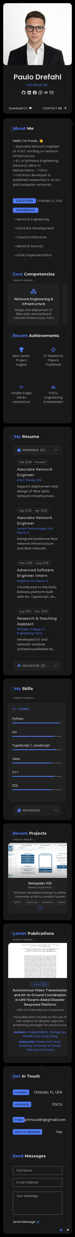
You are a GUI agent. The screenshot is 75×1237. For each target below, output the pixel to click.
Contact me (52, 108)
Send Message (24, 1221)
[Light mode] (68, 1230)
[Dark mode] (61, 1230)
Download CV (18, 108)
